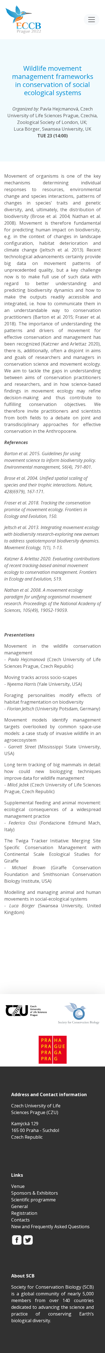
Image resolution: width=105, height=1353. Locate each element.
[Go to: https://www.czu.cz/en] (26, 1010)
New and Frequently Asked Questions (50, 1226)
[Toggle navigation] (91, 19)
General (19, 1206)
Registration (24, 1213)
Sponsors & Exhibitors (34, 1193)
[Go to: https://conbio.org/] (79, 1013)
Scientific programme (33, 1200)
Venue (18, 1186)
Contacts (20, 1220)
